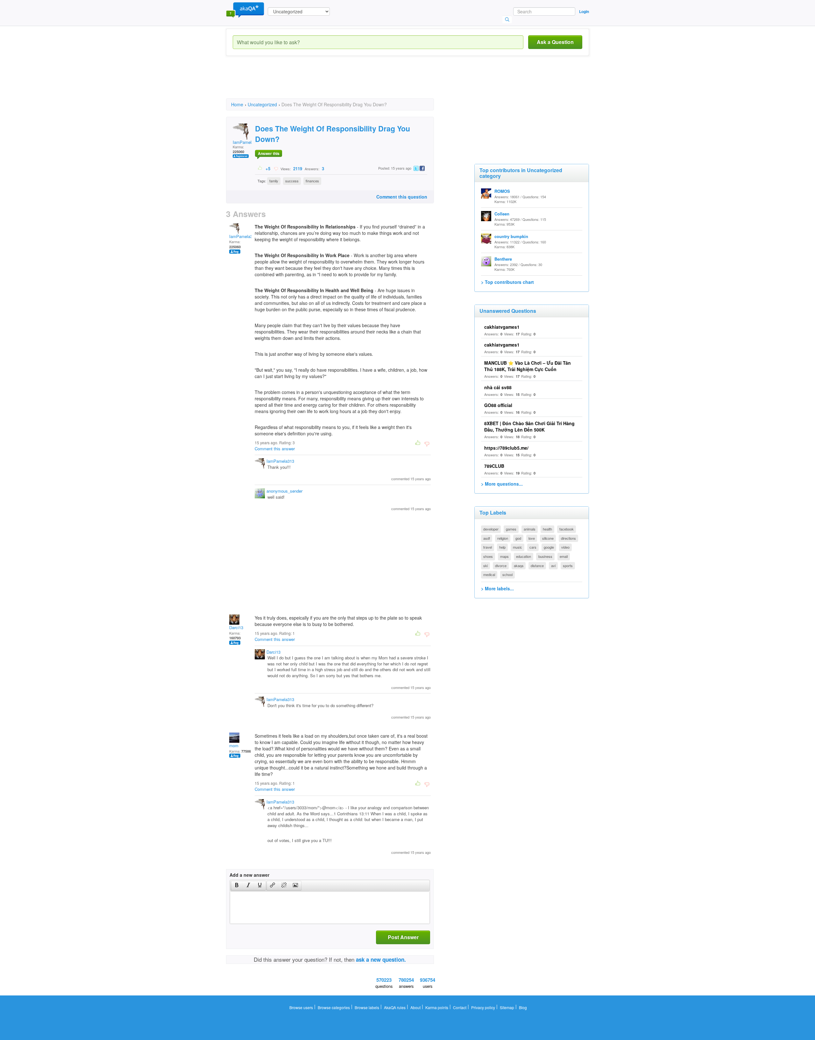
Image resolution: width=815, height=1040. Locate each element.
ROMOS (502, 191)
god (518, 538)
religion (502, 538)
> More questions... (502, 484)
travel (487, 547)
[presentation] (237, 885)
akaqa (518, 565)
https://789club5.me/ (506, 448)
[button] (237, 885)
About (415, 1007)
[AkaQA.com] (245, 10)
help (502, 547)
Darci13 (236, 627)
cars (532, 547)
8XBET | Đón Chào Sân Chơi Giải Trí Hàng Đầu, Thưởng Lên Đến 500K (529, 426)
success (292, 180)
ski (485, 565)
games (511, 528)
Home (237, 104)
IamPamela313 (246, 142)
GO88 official (498, 405)
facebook (566, 528)
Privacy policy (483, 1007)
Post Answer (403, 937)
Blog (523, 1007)
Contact (459, 1007)
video (565, 547)
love (531, 538)
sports (568, 565)
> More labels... (497, 588)
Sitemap (507, 1007)
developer (491, 528)
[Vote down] (276, 168)
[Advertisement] (342, 82)
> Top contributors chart (507, 282)
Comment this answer (275, 449)
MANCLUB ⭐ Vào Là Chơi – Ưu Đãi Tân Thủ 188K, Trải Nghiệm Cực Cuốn (527, 366)
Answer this (269, 153)
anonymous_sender (284, 491)
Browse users (301, 1007)
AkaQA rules (395, 1007)
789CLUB (494, 466)
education (523, 556)
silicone (548, 538)
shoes (488, 556)
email (564, 556)
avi (553, 565)
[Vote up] (260, 168)
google (549, 547)
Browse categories (334, 1007)
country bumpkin (511, 236)
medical (489, 574)
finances (312, 180)
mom (233, 745)
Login (584, 11)
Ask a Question (555, 42)
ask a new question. (381, 959)
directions (568, 538)
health (547, 528)
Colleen (501, 214)
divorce (501, 565)
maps (504, 556)
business (545, 556)
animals (529, 528)
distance (537, 565)
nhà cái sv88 (498, 387)
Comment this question (401, 196)
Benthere (503, 259)
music (517, 547)
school (507, 574)
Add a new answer (249, 875)
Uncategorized (262, 104)
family (273, 180)
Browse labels (367, 1007)
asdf (486, 538)
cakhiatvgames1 (502, 327)
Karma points (436, 1007)
